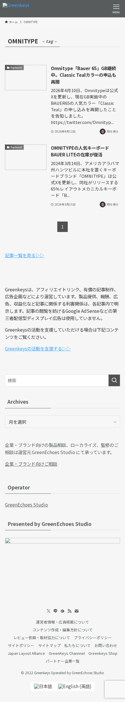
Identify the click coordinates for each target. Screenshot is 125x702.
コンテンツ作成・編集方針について (62, 629)
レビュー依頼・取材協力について (41, 637)
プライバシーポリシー (93, 637)
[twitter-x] (48, 611)
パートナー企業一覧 (63, 661)
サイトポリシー (21, 645)
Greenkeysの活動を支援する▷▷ (38, 348)
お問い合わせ (105, 645)
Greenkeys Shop (102, 653)
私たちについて (77, 645)
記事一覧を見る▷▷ (24, 255)
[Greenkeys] (16, 8)
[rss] (69, 611)
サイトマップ (49, 645)
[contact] (76, 611)
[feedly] (62, 611)
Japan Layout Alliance (26, 653)
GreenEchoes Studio (26, 504)
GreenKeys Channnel (67, 653)
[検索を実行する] (114, 380)
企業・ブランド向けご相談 (31, 463)
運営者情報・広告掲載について (62, 622)
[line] (55, 611)
